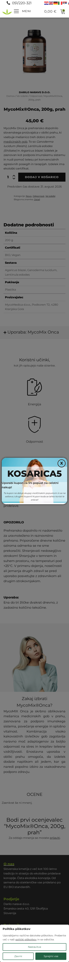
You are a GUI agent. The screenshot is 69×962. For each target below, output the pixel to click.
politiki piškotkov (26, 939)
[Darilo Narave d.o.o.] (7, 11)
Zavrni (18, 956)
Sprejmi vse (51, 956)
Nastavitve (34, 946)
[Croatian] (46, 3)
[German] (55, 3)
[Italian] (60, 3)
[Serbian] (65, 3)
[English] (51, 3)
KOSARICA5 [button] (34, 473)
